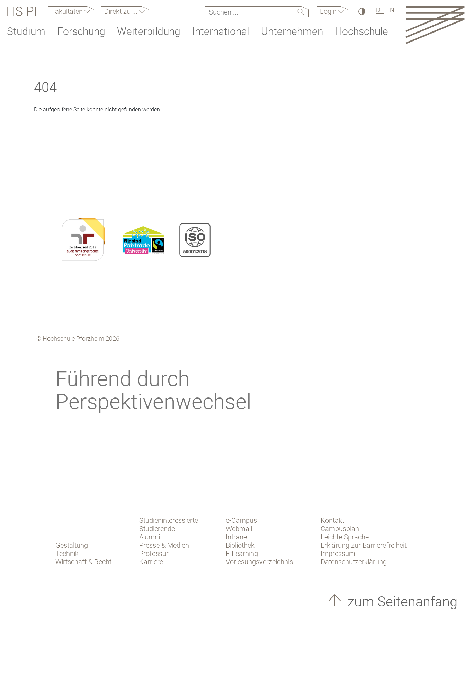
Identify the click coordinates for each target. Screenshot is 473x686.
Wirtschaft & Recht (83, 562)
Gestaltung (71, 545)
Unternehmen (292, 31)
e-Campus (241, 520)
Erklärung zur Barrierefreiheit (364, 545)
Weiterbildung (148, 31)
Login (329, 11)
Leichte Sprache (345, 537)
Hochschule (361, 31)
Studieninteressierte (168, 520)
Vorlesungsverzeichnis (259, 562)
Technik (67, 553)
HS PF (23, 11)
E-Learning (242, 553)
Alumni (149, 537)
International (220, 31)
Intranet (237, 537)
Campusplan (340, 528)
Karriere (151, 562)
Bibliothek (240, 545)
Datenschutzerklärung (354, 562)
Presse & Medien (164, 545)
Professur (154, 553)
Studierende (157, 528)
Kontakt (332, 520)
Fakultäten (67, 11)
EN (390, 9)
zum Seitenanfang (400, 602)
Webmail (239, 528)
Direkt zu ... (121, 11)
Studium (26, 31)
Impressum (338, 553)
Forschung (81, 31)
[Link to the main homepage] (435, 24)
